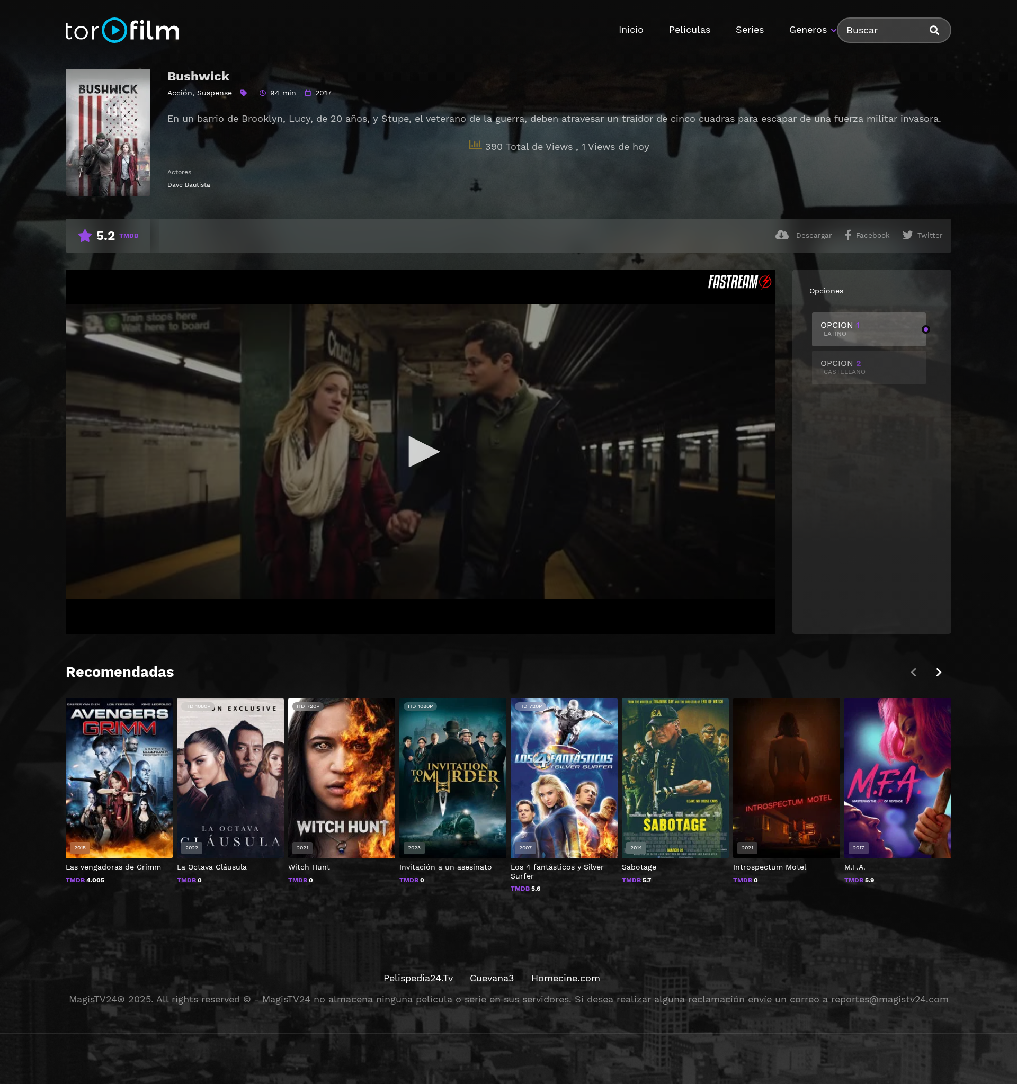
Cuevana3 (492, 977)
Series (750, 29)
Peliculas (689, 29)
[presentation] (938, 672)
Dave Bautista (188, 185)
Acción (179, 92)
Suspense (214, 92)
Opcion (840, 328)
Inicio (631, 29)
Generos (808, 29)
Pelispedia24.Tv (418, 977)
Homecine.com (565, 977)
